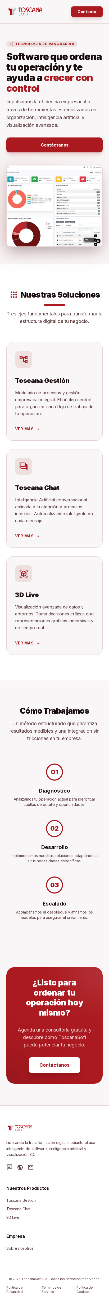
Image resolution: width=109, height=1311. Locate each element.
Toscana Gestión (21, 1200)
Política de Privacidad (14, 1289)
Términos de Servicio (51, 1289)
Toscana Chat (18, 1209)
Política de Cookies (84, 1289)
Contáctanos (55, 145)
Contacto (87, 11)
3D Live (12, 1217)
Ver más (27, 429)
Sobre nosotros (20, 1248)
